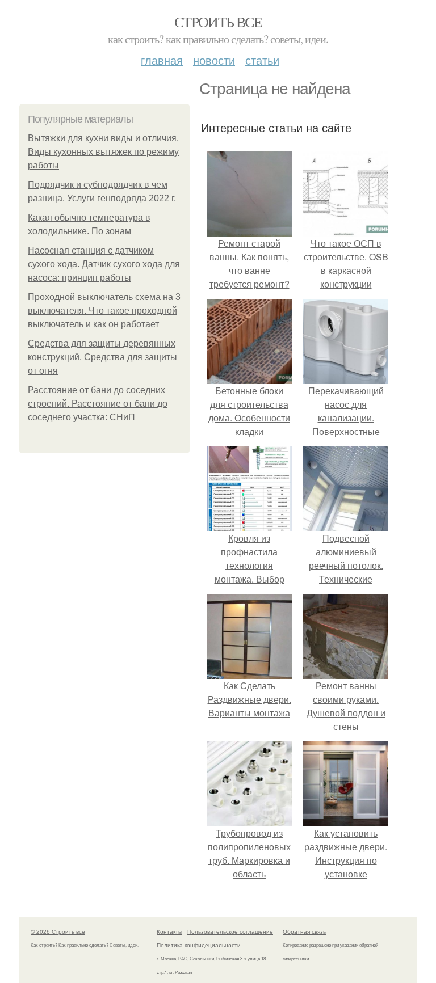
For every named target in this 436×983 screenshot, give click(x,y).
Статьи (262, 60)
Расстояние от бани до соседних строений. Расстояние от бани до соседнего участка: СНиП (97, 403)
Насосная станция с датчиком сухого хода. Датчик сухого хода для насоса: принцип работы (104, 264)
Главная (162, 60)
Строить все (218, 21)
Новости (214, 60)
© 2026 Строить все (58, 931)
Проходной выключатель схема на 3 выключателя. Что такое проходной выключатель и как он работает (104, 310)
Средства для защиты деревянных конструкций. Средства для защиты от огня (102, 357)
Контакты (169, 931)
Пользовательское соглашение (230, 931)
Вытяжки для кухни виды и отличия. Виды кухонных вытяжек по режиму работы (103, 151)
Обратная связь (304, 931)
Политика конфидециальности (199, 945)
